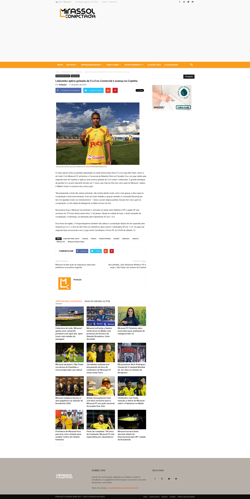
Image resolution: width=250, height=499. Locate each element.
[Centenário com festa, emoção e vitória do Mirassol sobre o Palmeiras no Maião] (132, 386)
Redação (63, 85)
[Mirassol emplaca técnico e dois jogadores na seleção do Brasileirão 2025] (69, 386)
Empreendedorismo (91, 65)
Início (60, 65)
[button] (191, 65)
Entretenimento (133, 65)
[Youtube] (193, 2)
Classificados (171, 65)
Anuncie (164, 497)
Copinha (85, 238)
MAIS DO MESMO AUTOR (97, 301)
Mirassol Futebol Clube (76, 242)
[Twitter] (188, 2)
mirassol (135, 238)
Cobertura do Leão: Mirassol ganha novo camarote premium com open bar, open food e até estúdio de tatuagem (69, 333)
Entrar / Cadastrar (109, 2)
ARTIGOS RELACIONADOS (68, 301)
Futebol (93, 238)
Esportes (75, 76)
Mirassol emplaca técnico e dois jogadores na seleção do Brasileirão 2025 (69, 401)
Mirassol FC (61, 242)
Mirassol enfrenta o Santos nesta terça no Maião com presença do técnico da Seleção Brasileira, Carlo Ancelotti (99, 333)
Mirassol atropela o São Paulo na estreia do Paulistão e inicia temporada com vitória (69, 367)
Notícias (71, 65)
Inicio (57, 72)
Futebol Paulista (105, 238)
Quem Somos (154, 497)
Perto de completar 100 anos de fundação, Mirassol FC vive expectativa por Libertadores (100, 434)
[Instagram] (184, 2)
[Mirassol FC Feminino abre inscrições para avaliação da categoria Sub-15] (132, 316)
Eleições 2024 (154, 65)
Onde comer (113, 65)
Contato (173, 497)
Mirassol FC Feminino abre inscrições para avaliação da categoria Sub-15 (131, 331)
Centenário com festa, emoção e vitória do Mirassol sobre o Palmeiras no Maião (131, 401)
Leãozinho (125, 238)
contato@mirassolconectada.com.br (123, 488)
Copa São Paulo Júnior (71, 238)
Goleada (116, 238)
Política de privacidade (186, 497)
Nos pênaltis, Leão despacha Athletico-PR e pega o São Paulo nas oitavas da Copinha (127, 266)
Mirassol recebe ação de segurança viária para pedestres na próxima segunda (75, 266)
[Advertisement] (125, 42)
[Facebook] (180, 2)
